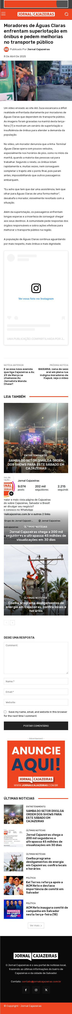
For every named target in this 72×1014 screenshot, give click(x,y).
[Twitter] (46, 990)
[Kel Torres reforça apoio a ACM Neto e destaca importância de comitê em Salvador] (13, 885)
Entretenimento (35, 455)
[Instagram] (36, 990)
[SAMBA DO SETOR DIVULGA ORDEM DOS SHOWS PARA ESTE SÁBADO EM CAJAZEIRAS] (36, 438)
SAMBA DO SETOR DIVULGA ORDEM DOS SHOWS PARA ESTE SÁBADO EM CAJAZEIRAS (36, 464)
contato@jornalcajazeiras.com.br (41, 981)
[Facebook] (26, 990)
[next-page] (12, 622)
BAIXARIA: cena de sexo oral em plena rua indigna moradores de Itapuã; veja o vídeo (53, 373)
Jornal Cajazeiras (38, 49)
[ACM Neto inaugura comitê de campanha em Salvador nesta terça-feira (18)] (13, 909)
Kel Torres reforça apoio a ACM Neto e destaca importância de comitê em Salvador (45, 887)
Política (31, 878)
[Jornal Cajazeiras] (7, 49)
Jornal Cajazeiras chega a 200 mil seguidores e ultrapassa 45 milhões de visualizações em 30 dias (36, 536)
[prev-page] (6, 622)
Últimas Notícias (35, 526)
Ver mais (34, 925)
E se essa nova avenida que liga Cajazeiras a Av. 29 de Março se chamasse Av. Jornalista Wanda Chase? (19, 376)
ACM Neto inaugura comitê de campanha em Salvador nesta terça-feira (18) (47, 911)
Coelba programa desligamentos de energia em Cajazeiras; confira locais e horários (36, 607)
